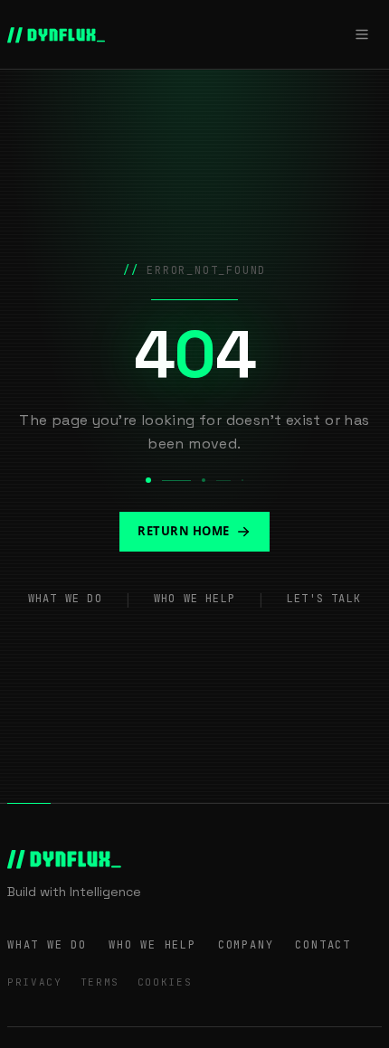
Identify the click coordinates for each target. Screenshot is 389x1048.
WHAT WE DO (65, 598)
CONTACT (323, 945)
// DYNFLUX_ (56, 34)
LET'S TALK (324, 598)
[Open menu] (362, 34)
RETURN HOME (184, 531)
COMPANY (246, 945)
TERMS (100, 982)
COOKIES (165, 982)
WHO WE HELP (194, 598)
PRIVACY (34, 982)
